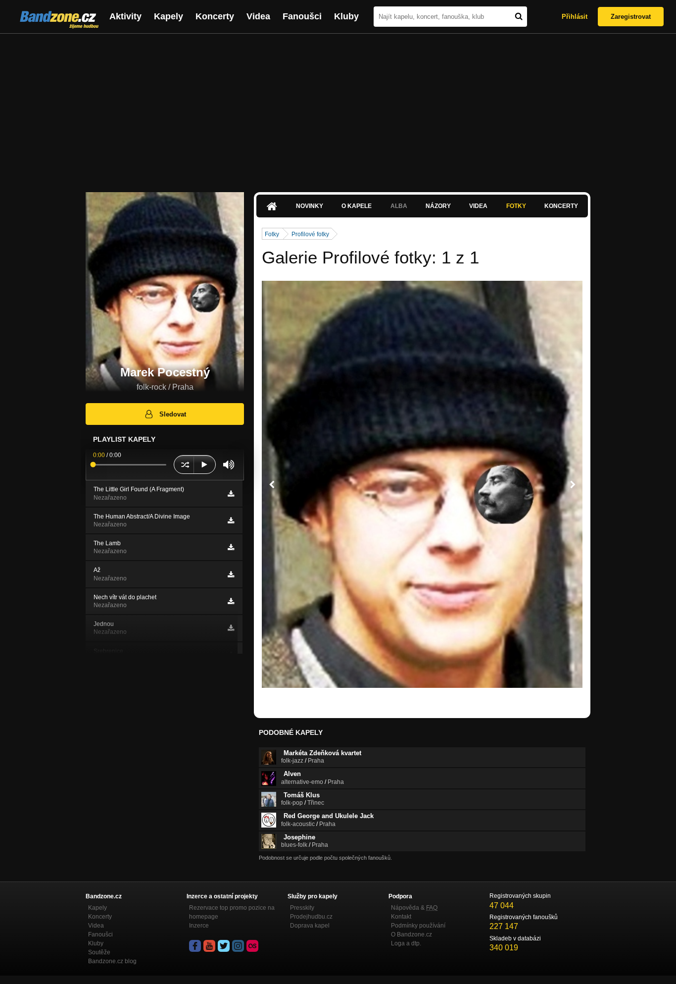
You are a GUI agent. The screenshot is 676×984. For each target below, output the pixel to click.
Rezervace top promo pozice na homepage (232, 912)
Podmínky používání (418, 925)
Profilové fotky (310, 234)
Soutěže (99, 952)
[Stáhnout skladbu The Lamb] (231, 547)
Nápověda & (414, 907)
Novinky (309, 206)
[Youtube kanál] (209, 946)
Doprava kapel (310, 925)
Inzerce (199, 925)
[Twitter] (224, 946)
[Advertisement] (338, 108)
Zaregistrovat (631, 16)
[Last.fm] (252, 946)
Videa (258, 16)
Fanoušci (302, 16)
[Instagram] (238, 946)
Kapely (168, 16)
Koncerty (214, 16)
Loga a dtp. (406, 943)
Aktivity (125, 16)
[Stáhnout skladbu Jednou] (231, 627)
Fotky (516, 206)
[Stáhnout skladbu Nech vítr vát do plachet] (231, 601)
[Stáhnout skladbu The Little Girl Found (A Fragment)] (231, 493)
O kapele (356, 206)
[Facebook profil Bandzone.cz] (195, 946)
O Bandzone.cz (411, 934)
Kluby (346, 16)
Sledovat (172, 414)
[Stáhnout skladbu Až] (231, 574)
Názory (438, 206)
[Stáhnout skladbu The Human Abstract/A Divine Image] (231, 520)
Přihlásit (574, 16)
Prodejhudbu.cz (311, 916)
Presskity (302, 907)
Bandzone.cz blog (112, 961)
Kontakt (401, 916)
